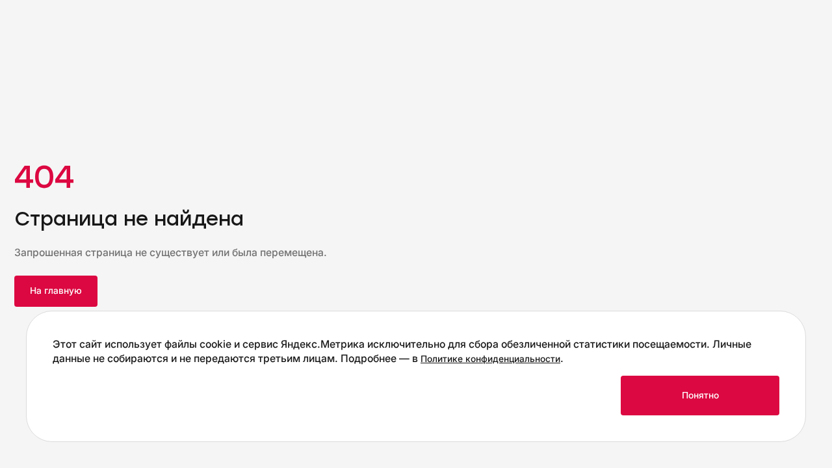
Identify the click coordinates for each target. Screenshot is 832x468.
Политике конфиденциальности (490, 359)
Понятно (700, 395)
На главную (56, 290)
